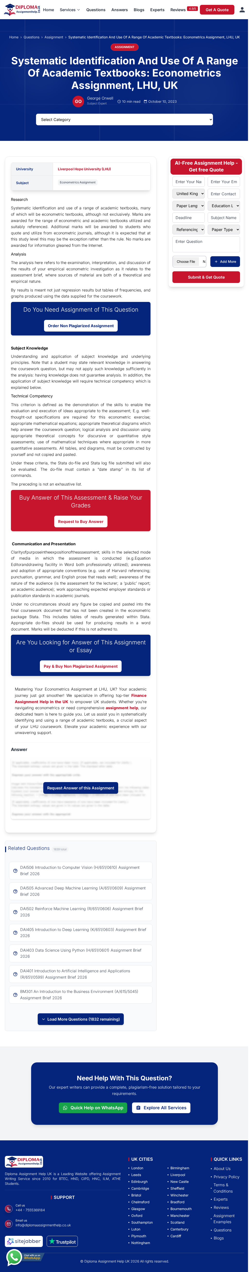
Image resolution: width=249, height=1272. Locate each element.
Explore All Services (165, 1107)
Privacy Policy (227, 1176)
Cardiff (175, 1236)
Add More (228, 261)
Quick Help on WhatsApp (97, 1107)
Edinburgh (139, 1181)
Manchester (179, 1215)
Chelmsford (140, 1202)
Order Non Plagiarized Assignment (81, 325)
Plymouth (138, 1236)
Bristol (136, 1195)
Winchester (179, 1195)
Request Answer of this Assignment (80, 787)
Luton (135, 1229)
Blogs (139, 9)
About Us (222, 1168)
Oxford (136, 1215)
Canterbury (179, 1229)
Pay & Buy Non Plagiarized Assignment (81, 666)
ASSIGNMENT (124, 47)
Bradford (177, 1202)
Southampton (142, 1222)
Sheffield (177, 1188)
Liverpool (177, 1175)
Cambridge (140, 1188)
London (137, 1168)
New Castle (179, 1181)
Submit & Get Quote (206, 277)
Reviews (178, 9)
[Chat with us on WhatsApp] (25, 1261)
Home (48, 9)
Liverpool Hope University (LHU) (84, 169)
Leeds (136, 1175)
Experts (157, 9)
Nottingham (140, 1243)
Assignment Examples (224, 1218)
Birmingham (179, 1168)
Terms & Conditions (223, 1188)
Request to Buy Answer (81, 521)
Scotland (177, 1222)
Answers (119, 9)
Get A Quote (217, 9)
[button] (70, 10)
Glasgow (138, 1209)
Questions (96, 9)
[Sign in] (242, 10)
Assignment (53, 37)
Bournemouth (181, 1209)
